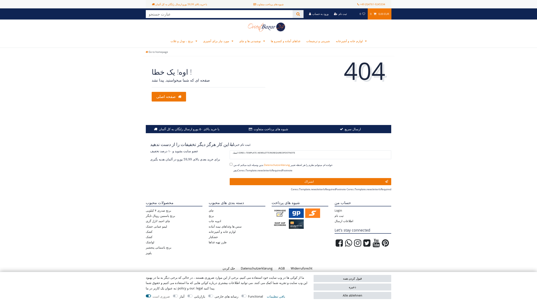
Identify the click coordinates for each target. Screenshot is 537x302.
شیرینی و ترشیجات (318, 41)
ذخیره (352, 287)
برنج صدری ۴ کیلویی (158, 210)
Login (338, 210)
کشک (149, 232)
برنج (211, 216)
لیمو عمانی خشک (156, 226)
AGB (281, 268)
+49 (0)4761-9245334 (372, 4)
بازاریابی (199, 296)
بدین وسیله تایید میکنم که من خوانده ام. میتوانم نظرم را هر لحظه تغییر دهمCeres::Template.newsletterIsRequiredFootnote (282, 167)
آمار (181, 296)
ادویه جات (215, 221)
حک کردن (229, 268)
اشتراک (309, 182)
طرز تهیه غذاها (218, 242)
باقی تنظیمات (276, 296)
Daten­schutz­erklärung (256, 268)
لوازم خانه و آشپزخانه (350, 41)
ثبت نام (339, 216)
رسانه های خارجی (226, 296)
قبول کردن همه (352, 278)
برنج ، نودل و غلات (182, 41)
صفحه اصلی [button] (166, 96)
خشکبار (213, 237)
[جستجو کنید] (298, 14)
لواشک (150, 242)
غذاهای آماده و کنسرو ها (285, 41)
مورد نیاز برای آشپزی (216, 41)
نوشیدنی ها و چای (250, 41)
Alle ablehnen (352, 295)
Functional (255, 296)
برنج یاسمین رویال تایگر (160, 216)
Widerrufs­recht (301, 268)
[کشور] (353, 14)
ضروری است (161, 296)
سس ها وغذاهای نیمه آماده (225, 226)
